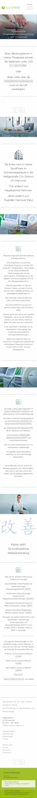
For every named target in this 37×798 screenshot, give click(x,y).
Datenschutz (7, 752)
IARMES (28, 613)
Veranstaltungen (18, 420)
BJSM (18, 663)
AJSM (18, 656)
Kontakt (5, 747)
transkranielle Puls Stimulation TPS (20, 428)
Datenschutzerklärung (7, 777)
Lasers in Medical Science (14, 679)
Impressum (6, 750)
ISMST (29, 606)
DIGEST (28, 589)
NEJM (18, 670)
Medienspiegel (19, 403)
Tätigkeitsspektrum (9, 731)
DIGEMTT (30, 599)
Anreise (5, 739)
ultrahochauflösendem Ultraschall (16, 411)
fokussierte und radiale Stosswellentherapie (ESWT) (18, 422)
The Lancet (18, 675)
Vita (18, 394)
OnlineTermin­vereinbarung (18, 81)
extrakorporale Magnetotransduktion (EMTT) (18, 436)
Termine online (8, 745)
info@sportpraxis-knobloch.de (13, 725)
